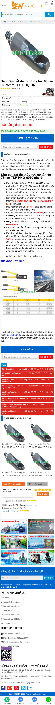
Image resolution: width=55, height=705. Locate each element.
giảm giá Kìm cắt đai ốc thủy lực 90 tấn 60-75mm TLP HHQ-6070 (27, 374)
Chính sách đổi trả (8, 610)
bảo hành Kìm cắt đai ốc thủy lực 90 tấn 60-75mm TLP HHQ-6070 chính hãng (25, 406)
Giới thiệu (5, 598)
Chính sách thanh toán (10, 602)
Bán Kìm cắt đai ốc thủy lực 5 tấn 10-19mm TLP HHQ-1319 (13, 447)
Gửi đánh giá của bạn (13, 484)
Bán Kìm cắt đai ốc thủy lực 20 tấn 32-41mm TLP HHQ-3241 (14, 475)
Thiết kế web (30, 694)
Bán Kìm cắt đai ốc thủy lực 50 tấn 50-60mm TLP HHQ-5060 (40, 447)
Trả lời (5, 511)
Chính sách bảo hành (10, 615)
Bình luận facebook (37, 484)
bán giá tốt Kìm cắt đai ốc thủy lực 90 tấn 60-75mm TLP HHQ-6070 (25, 380)
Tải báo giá (49, 94)
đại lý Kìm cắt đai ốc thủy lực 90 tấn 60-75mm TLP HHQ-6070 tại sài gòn (26, 399)
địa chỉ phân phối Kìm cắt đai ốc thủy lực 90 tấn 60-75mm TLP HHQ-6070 (26, 387)
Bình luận (16, 89)
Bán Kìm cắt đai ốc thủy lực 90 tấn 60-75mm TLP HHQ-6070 (27, 369)
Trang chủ (5, 22)
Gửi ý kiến (43, 494)
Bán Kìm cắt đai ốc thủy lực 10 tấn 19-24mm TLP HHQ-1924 (40, 475)
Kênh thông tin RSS (9, 623)
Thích (13, 511)
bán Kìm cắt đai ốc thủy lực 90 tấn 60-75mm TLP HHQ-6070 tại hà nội (27, 393)
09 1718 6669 (13, 335)
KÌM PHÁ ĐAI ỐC (37, 22)
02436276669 (22, 638)
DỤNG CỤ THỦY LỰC (20, 22)
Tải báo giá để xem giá (17, 125)
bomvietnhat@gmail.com (19, 642)
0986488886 (19, 634)
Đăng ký (48, 578)
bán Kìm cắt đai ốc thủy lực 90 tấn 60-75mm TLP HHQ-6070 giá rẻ (27, 412)
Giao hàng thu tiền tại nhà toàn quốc (25, 131)
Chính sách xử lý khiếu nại (12, 619)
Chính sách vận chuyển (11, 606)
